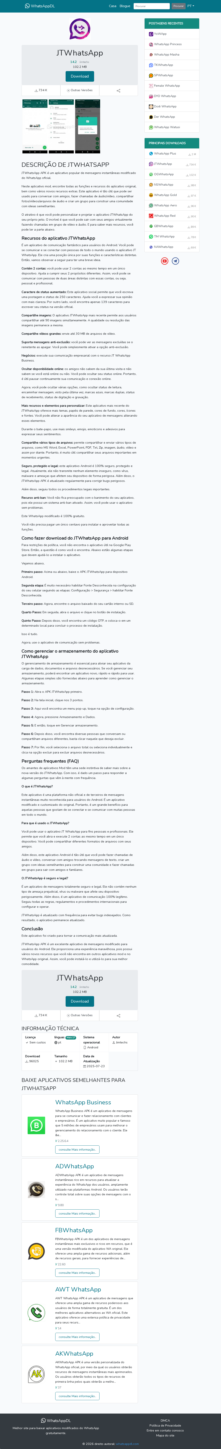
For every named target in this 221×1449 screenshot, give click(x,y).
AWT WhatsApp (78, 1289)
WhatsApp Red (174, 215)
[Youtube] (164, 261)
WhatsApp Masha (166, 54)
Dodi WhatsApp (165, 106)
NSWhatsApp (174, 184)
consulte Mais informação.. (77, 1149)
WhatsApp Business (83, 1102)
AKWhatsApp (74, 1354)
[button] (191, 6)
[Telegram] (175, 261)
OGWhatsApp (174, 174)
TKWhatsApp (163, 65)
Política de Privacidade (165, 1425)
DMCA (165, 1420)
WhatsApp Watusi (166, 127)
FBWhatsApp (74, 1230)
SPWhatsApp (163, 75)
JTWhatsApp (174, 164)
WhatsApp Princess (167, 44)
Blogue (125, 6)
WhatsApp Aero (174, 205)
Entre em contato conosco (165, 1430)
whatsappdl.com (127, 1444)
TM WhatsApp (174, 236)
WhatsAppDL (42, 6)
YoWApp (160, 34)
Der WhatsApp (164, 117)
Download (80, 76)
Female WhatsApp (166, 85)
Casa (112, 6)
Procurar (179, 6)
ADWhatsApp (74, 1166)
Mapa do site (165, 1435)
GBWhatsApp (174, 226)
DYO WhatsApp (164, 96)
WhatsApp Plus (174, 153)
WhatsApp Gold (174, 195)
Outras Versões (81, 90)
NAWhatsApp (174, 247)
